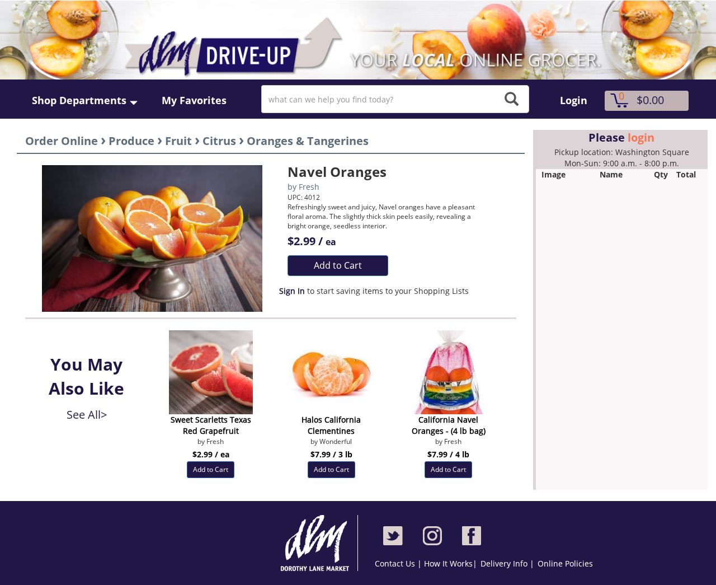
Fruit (178, 140)
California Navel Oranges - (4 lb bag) (449, 425)
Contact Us (396, 563)
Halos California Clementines (331, 425)
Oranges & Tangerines (308, 140)
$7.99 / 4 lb (448, 454)
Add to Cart (338, 265)
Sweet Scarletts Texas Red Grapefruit (211, 425)
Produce (131, 140)
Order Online (61, 140)
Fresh (309, 186)
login (641, 137)
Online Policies (565, 563)
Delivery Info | (507, 563)
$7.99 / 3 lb (331, 454)
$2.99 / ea (210, 454)
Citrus (219, 140)
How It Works (448, 563)
